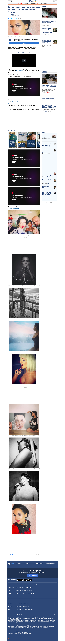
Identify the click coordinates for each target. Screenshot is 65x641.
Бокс (27, 590)
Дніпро (27, 587)
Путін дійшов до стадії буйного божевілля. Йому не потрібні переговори (47, 174)
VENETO (38, 3)
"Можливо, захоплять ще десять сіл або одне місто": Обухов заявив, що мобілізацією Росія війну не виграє (47, 30)
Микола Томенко (44, 153)
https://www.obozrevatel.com (41, 614)
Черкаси (30, 587)
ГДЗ (17, 593)
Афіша (17, 609)
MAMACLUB (25, 606)
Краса (23, 609)
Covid (28, 606)
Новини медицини (19, 606)
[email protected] (20, 633)
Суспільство (48, 584)
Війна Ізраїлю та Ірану (32, 3)
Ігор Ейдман (44, 189)
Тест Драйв (18, 596)
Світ (21, 584)
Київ (17, 587)
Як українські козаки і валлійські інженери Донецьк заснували (46, 151)
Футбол (18, 590)
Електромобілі (23, 596)
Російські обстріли (44, 3)
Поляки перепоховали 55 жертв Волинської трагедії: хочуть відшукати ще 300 (46, 42)
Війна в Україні (25, 3)
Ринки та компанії (19, 603)
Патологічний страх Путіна (46, 187)
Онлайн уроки (25, 593)
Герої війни (20, 3)
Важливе (44, 6)
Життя (28, 584)
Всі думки (44, 199)
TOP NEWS (44, 71)
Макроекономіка (25, 603)
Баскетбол (21, 590)
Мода (26, 609)
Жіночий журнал (30, 609)
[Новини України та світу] (27, 557)
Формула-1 (30, 590)
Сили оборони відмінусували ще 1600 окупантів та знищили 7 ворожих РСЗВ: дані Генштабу (48, 97)
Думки (43, 132)
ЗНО (31, 593)
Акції (27, 596)
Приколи (12, 14)
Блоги (41, 584)
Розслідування (36, 584)
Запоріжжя (23, 587)
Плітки (20, 609)
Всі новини (55, 584)
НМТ (33, 593)
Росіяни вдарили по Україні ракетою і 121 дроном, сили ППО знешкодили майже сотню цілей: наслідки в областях (49, 106)
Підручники (20, 593)
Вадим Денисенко (45, 183)
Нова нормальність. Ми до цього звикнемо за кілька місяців (46, 180)
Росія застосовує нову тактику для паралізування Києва (46, 144)
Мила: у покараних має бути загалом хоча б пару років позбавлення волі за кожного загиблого (47, 193)
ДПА (29, 593)
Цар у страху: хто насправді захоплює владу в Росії (46, 136)
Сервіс (30, 596)
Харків (20, 587)
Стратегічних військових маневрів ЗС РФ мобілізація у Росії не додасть (46, 34)
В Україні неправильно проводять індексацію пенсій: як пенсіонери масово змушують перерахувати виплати (49, 86)
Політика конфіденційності (50, 563)
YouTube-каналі (19, 70)
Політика (16, 584)
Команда (27, 563)
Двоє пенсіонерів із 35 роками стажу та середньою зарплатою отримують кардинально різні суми (48, 90)
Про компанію (19, 563)
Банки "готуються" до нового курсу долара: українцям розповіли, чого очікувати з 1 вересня (49, 21)
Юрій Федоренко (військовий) (46, 138)
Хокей (25, 590)
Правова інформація (39, 563)
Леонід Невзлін (44, 176)
